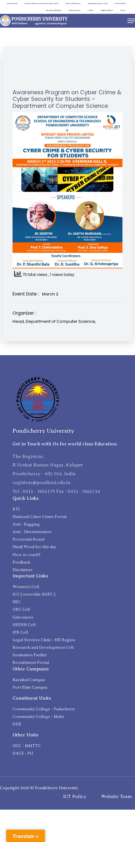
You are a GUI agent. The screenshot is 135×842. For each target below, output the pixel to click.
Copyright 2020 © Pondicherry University (39, 787)
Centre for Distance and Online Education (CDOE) (41, 4)
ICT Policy (74, 796)
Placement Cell (120, 4)
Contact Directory (74, 10)
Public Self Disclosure (73, 4)
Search (123, 10)
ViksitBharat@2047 (106, 10)
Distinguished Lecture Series (98, 4)
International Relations (53, 10)
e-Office (90, 10)
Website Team (116, 796)
